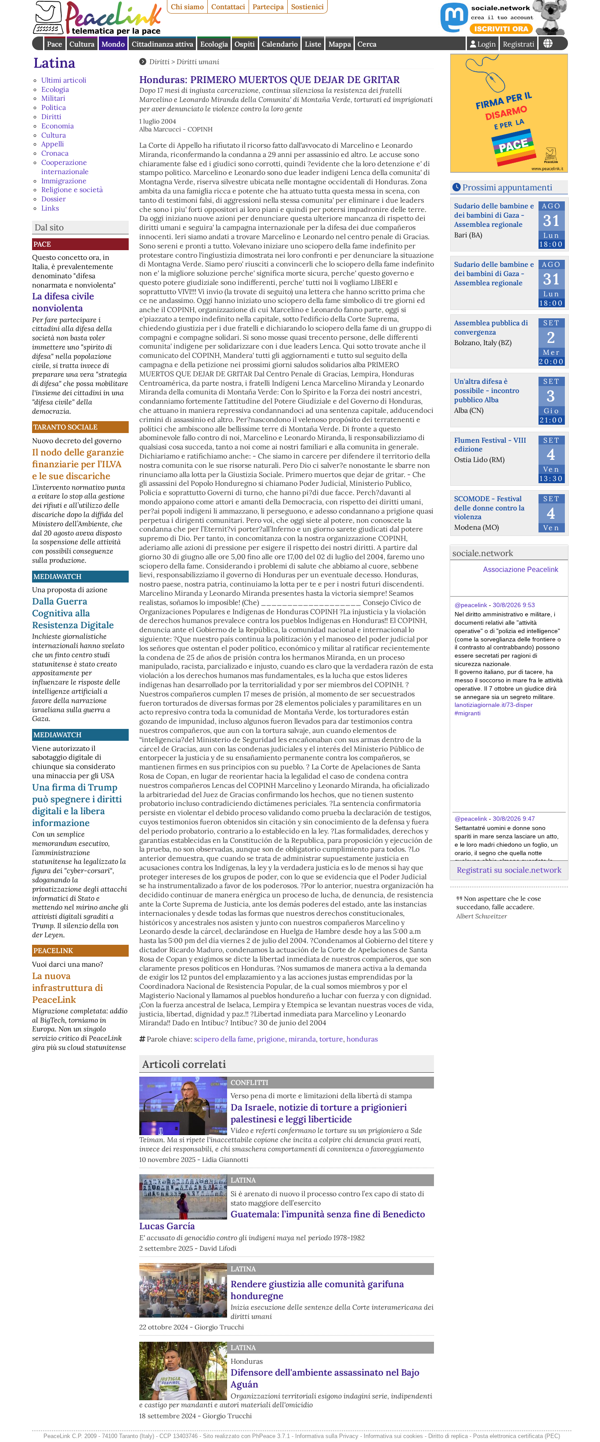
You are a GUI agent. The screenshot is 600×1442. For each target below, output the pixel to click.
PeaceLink (53, 950)
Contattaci (228, 6)
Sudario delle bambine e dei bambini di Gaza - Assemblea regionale (494, 215)
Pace (54, 44)
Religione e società (72, 189)
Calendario (280, 44)
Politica (53, 107)
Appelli (52, 143)
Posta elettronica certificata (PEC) (516, 1436)
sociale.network (482, 553)
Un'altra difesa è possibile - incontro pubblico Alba (486, 390)
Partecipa (268, 6)
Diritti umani (198, 61)
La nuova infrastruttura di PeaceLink (67, 987)
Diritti (51, 116)
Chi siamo (187, 6)
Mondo (113, 44)
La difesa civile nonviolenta (63, 302)
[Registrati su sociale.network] (503, 32)
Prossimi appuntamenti (507, 187)
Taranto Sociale (65, 426)
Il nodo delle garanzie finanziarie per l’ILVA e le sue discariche (78, 464)
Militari (53, 98)
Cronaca (55, 153)
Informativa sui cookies (393, 1436)
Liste (313, 44)
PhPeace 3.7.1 (271, 1436)
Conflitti (249, 1082)
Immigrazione (64, 180)
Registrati (519, 44)
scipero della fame (223, 1038)
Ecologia (214, 44)
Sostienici (307, 6)
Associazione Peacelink (520, 569)
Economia (57, 125)
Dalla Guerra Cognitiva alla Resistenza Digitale (73, 613)
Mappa (340, 44)
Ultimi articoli (64, 80)
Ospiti (245, 44)
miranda (302, 1038)
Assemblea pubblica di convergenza (491, 327)
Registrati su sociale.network (509, 870)
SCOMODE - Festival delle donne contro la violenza (489, 507)
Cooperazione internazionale (65, 167)
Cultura (81, 44)
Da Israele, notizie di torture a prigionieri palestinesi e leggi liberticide (319, 1113)
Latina (54, 63)
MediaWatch (57, 576)
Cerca (367, 44)
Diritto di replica (448, 1436)
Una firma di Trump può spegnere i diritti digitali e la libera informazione (77, 805)
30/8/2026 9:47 (514, 818)
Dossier (53, 198)
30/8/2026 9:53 (514, 604)
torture (331, 1038)
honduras (362, 1038)
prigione (271, 1038)
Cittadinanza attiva (162, 44)
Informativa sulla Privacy (326, 1436)
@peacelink (471, 604)
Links (50, 208)
